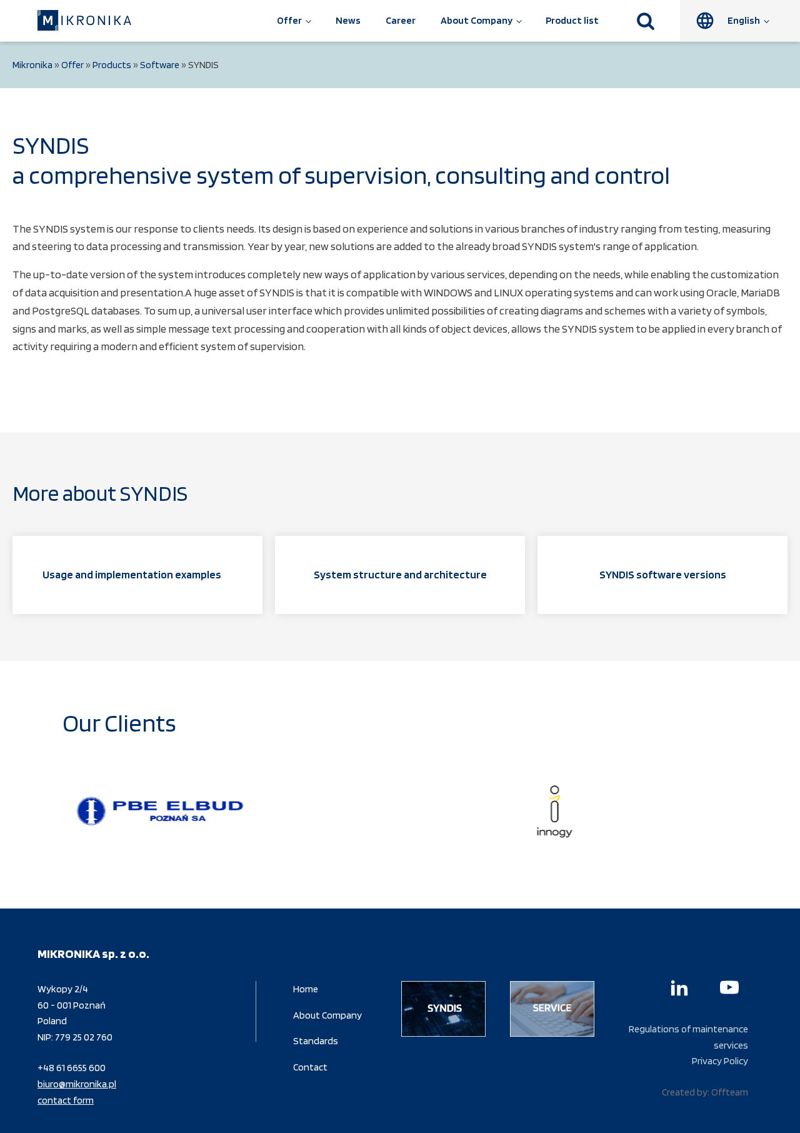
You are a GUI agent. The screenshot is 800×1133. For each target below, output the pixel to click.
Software (159, 65)
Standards (315, 1041)
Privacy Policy (720, 1061)
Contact (310, 1067)
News (348, 20)
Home (305, 989)
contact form (66, 1100)
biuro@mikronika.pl (77, 1084)
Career (401, 20)
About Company (476, 20)
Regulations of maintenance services (688, 1037)
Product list (572, 20)
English (744, 20)
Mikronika (32, 65)
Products (111, 65)
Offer (289, 20)
